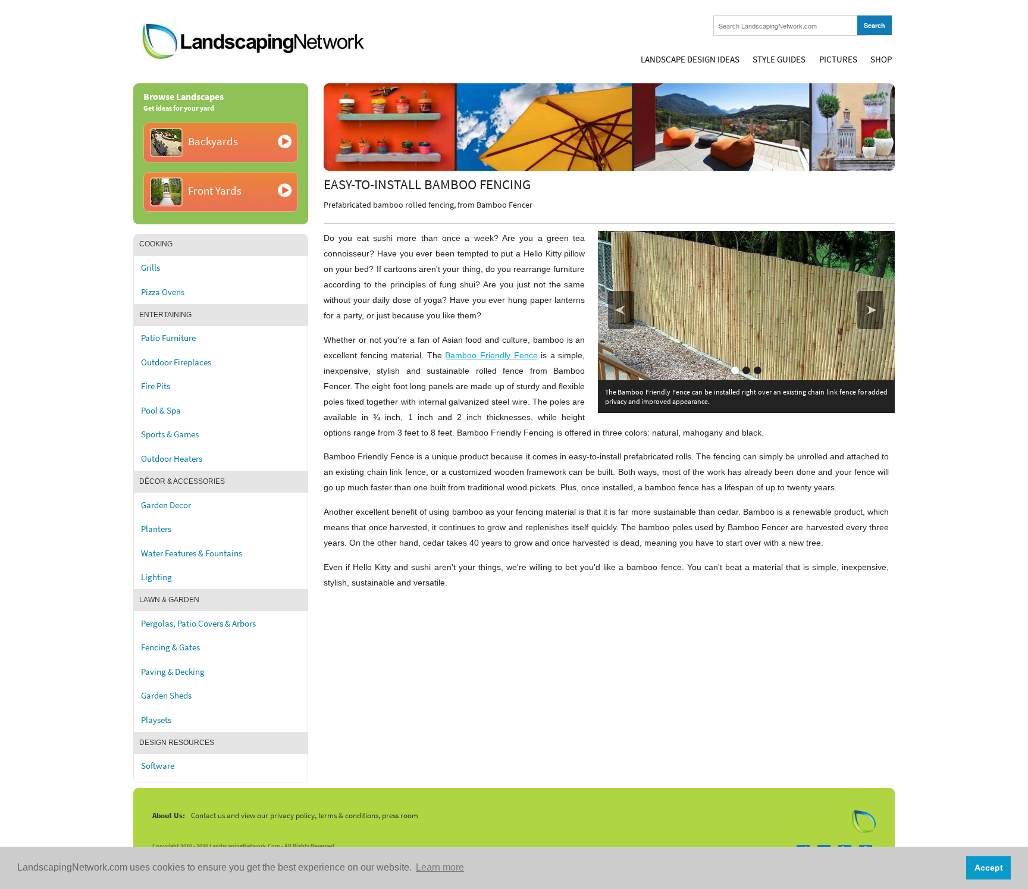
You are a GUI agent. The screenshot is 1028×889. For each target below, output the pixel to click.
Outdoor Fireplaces (176, 362)
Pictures (838, 59)
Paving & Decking (173, 672)
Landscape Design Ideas (690, 59)
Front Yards (215, 190)
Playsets (156, 720)
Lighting (156, 577)
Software (157, 766)
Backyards (213, 141)
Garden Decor (166, 505)
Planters (156, 529)
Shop (881, 59)
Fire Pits (155, 386)
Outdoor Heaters (171, 459)
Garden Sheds (166, 696)
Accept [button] (988, 867)
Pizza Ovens (162, 292)
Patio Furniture (168, 338)
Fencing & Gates (170, 647)
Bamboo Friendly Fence (491, 355)
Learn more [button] (440, 867)
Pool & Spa (161, 411)
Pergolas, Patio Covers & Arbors (198, 624)
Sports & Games (170, 434)
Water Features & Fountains (191, 553)
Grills (150, 268)
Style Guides (779, 59)
